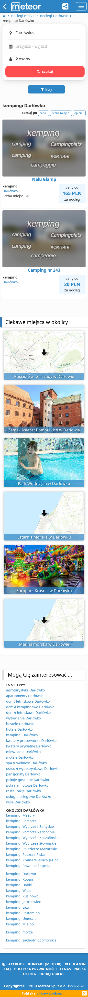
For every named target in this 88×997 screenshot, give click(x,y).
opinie (78, 113)
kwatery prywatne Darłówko (28, 746)
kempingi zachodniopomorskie (31, 940)
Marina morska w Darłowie (44, 644)
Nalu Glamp (44, 179)
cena (43, 113)
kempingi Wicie (18, 890)
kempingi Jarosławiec (23, 901)
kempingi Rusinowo (22, 896)
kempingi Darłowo (21, 873)
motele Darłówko (19, 757)
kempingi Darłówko (22, 735)
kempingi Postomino (23, 913)
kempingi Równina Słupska (28, 865)
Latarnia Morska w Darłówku (44, 537)
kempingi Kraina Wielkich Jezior (32, 860)
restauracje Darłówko (23, 791)
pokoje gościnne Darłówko (27, 779)
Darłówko (10, 191)
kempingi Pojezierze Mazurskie (31, 849)
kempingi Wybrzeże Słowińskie (31, 843)
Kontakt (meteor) (44, 964)
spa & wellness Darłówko (26, 763)
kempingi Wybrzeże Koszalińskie (32, 837)
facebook (15, 964)
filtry (48, 89)
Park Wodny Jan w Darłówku (44, 483)
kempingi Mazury (20, 815)
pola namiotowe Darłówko (27, 785)
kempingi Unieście (21, 918)
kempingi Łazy (18, 907)
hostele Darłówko (20, 723)
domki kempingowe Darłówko (30, 707)
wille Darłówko (18, 802)
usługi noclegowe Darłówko (28, 796)
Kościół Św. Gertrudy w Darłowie (44, 376)
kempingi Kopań (19, 879)
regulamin (75, 964)
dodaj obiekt (51, 973)
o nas (65, 969)
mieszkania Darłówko (23, 751)
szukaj (47, 71)
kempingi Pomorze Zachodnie (30, 832)
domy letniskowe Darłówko (28, 701)
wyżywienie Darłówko (23, 718)
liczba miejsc (60, 113)
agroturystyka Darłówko (25, 690)
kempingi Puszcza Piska (25, 854)
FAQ (7, 969)
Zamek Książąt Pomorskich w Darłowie (44, 430)
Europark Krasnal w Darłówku (44, 590)
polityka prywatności (35, 969)
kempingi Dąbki (19, 885)
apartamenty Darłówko (24, 695)
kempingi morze (19, 932)
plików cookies (49, 993)
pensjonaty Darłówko (23, 774)
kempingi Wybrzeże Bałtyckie (30, 826)
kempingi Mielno (20, 924)
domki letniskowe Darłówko (28, 712)
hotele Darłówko (19, 729)
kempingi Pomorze (21, 821)
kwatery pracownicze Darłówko (31, 740)
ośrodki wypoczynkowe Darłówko (32, 768)
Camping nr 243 (44, 270)
